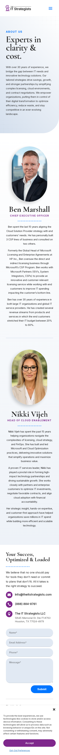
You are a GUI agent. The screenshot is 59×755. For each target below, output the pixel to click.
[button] (54, 709)
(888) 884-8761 (25, 604)
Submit (42, 689)
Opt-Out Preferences (19, 750)
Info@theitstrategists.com (33, 594)
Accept (29, 743)
